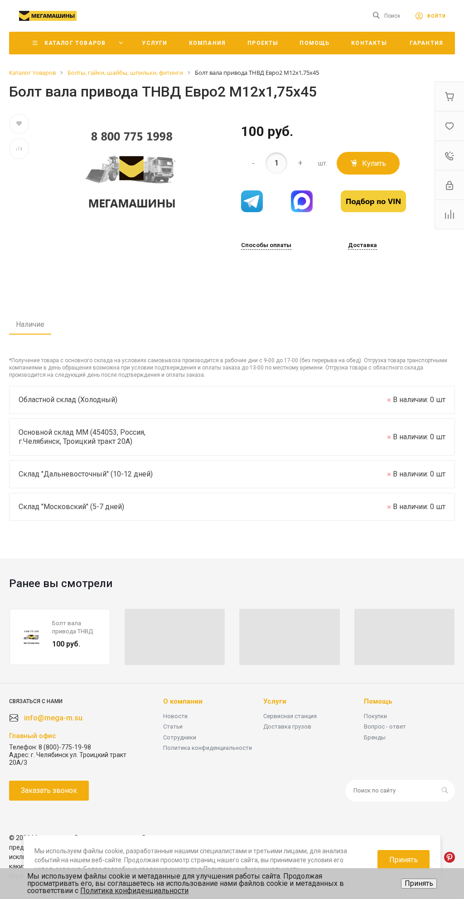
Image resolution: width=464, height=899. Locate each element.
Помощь (378, 701)
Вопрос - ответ (385, 726)
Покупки (375, 716)
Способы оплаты (266, 245)
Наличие (30, 324)
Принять (419, 883)
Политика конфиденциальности (207, 747)
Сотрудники (179, 737)
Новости (175, 716)
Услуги (274, 701)
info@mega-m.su (53, 718)
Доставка (362, 245)
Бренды (375, 737)
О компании (183, 701)
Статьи (173, 726)
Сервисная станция (290, 716)
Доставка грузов (287, 726)
